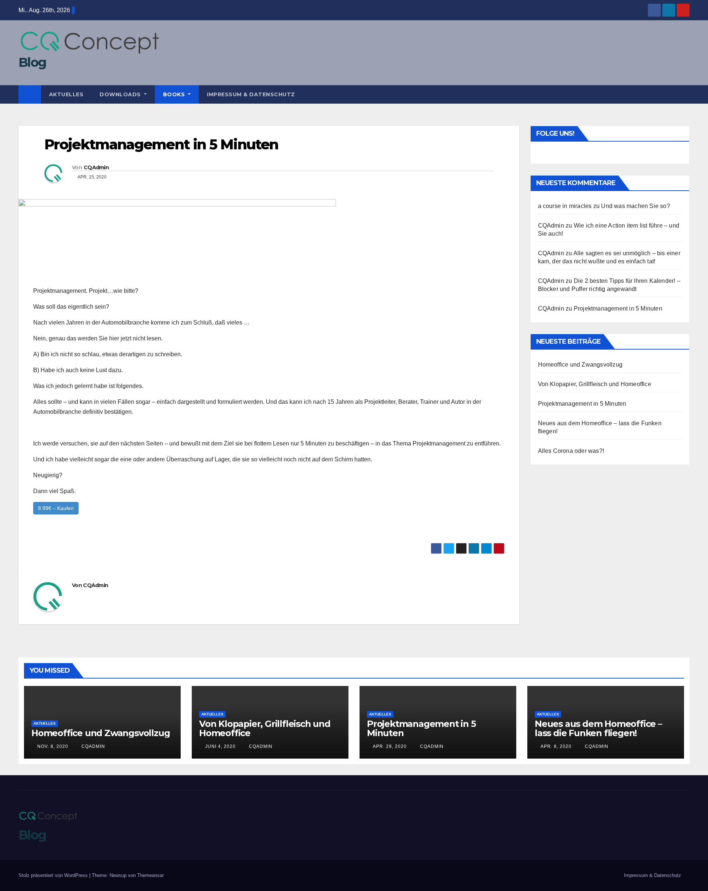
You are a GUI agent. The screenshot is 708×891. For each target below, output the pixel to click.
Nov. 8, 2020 (52, 746)
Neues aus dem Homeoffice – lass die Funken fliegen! (598, 728)
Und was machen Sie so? (635, 206)
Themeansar (150, 875)
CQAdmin (96, 167)
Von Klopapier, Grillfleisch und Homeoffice (594, 384)
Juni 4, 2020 (220, 746)
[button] (684, 94)
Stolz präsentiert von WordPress (53, 875)
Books (175, 94)
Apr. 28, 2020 (390, 746)
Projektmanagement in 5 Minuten (618, 308)
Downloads (121, 94)
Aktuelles (66, 94)
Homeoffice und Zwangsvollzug (580, 364)
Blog (32, 62)
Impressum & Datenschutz (251, 94)
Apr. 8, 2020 (556, 746)
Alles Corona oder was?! (571, 451)
